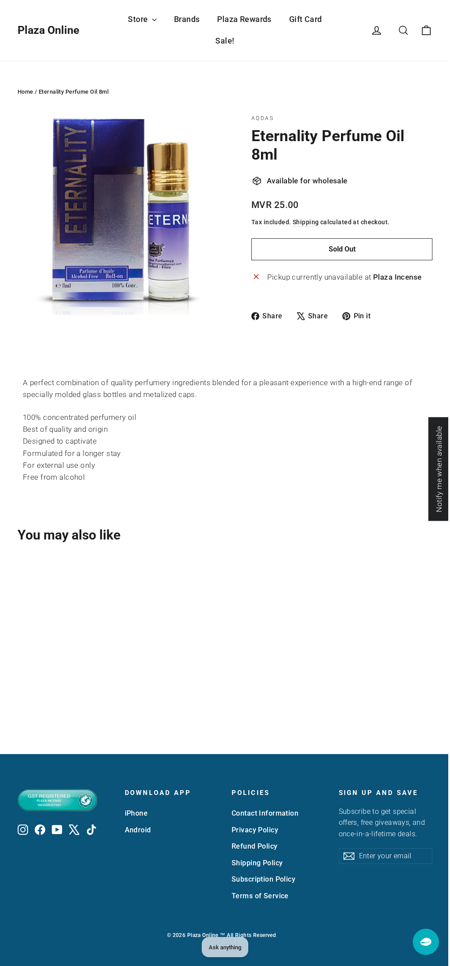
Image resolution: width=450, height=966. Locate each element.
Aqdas (262, 118)
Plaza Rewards (244, 19)
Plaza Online (49, 30)
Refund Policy (255, 846)
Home (25, 91)
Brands (187, 19)
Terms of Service (260, 896)
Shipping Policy (257, 863)
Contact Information (265, 813)
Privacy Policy (255, 830)
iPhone (136, 813)
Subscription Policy (263, 879)
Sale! (224, 40)
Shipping (306, 222)
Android (138, 830)
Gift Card (305, 19)
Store (139, 19)
